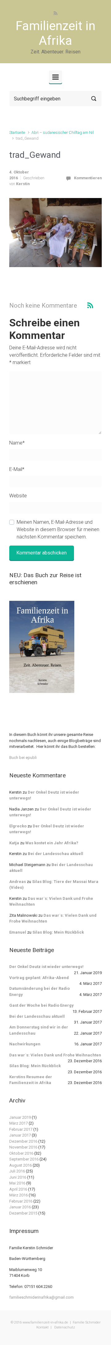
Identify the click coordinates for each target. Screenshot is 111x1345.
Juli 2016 (17, 1171)
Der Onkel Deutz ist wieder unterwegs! (46, 966)
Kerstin (23, 183)
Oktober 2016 (21, 1153)
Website (18, 496)
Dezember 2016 (23, 1141)
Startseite (17, 132)
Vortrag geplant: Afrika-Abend (39, 977)
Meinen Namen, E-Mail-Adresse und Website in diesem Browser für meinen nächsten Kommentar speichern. (58, 529)
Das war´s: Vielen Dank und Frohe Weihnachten (55, 1055)
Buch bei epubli (23, 757)
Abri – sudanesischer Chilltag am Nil (62, 132)
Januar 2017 (20, 1135)
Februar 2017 (20, 1129)
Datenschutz (64, 1327)
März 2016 (18, 1195)
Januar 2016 (20, 1207)
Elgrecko (18, 826)
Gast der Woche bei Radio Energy (41, 1005)
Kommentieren (88, 178)
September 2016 (24, 1159)
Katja (14, 843)
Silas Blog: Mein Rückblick (58, 932)
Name (17, 443)
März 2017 (18, 1123)
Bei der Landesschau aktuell (55, 853)
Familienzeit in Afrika (55, 33)
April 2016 (18, 1189)
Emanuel (17, 932)
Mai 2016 (17, 1183)
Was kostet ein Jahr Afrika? (51, 843)
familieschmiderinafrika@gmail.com (41, 1297)
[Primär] (55, 77)
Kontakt (42, 1327)
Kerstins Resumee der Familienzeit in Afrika (30, 1080)
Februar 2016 (20, 1201)
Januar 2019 (20, 1117)
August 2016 (20, 1165)
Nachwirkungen (24, 1044)
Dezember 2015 (23, 1213)
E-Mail (16, 469)
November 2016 (23, 1147)
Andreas (17, 881)
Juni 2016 (17, 1177)
